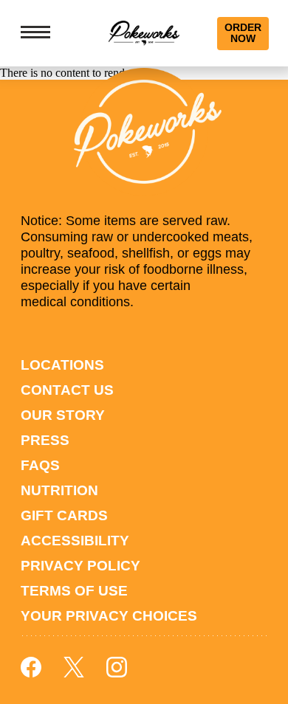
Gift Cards (64, 515)
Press (45, 440)
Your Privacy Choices (109, 616)
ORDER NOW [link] (242, 32)
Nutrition (59, 490)
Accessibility (75, 540)
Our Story (63, 415)
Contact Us (67, 390)
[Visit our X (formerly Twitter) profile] (74, 673)
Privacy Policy (80, 565)
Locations (62, 365)
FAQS (40, 465)
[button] (38, 33)
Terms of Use (74, 590)
